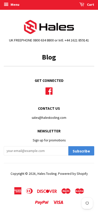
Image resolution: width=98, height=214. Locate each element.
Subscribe (81, 151)
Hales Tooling (47, 174)
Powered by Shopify (73, 174)
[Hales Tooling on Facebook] (49, 90)
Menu (14, 4)
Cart (90, 4)
